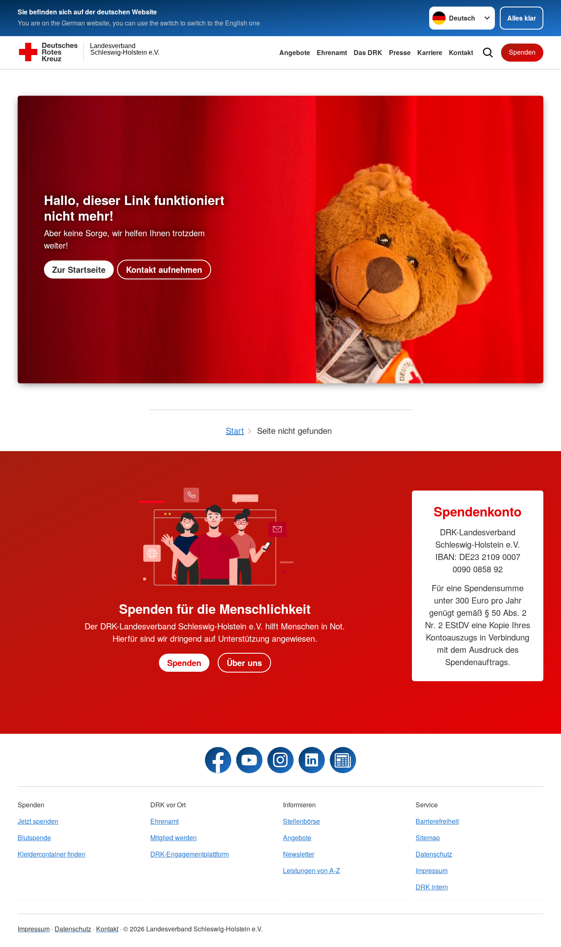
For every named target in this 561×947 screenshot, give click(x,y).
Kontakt (461, 52)
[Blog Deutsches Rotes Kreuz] (343, 760)
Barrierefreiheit (437, 821)
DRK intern (432, 887)
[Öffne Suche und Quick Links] (487, 52)
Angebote (294, 52)
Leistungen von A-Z (311, 870)
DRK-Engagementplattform (189, 854)
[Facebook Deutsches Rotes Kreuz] (218, 760)
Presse (400, 52)
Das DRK (368, 52)
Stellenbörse (301, 821)
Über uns (244, 662)
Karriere (429, 52)
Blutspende (34, 837)
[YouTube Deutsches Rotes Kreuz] (249, 760)
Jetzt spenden (38, 821)
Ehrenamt (332, 52)
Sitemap (428, 837)
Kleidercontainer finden (51, 854)
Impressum (432, 870)
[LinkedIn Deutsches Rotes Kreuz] (312, 760)
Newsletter (298, 854)
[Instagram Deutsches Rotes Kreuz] (280, 760)
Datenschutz (434, 854)
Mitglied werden (173, 837)
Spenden (522, 52)
